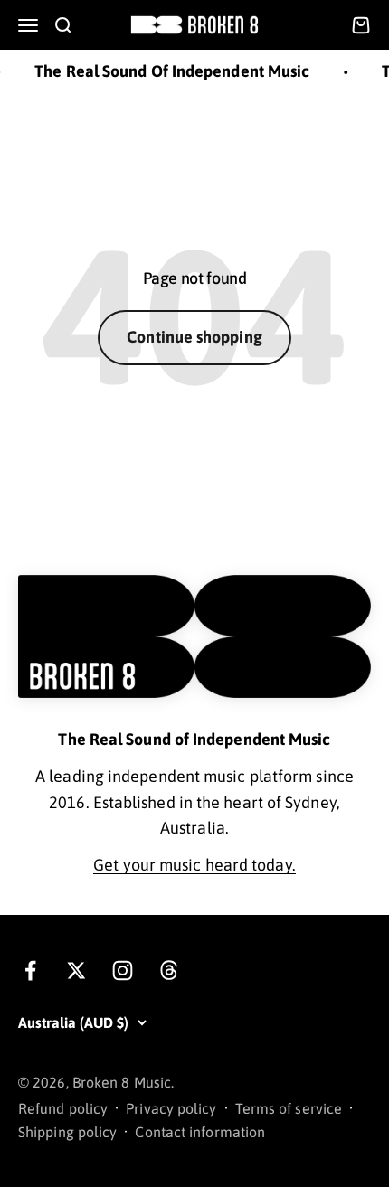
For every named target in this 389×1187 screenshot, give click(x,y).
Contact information (200, 1132)
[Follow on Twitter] (76, 970)
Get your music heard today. (194, 864)
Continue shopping (194, 336)
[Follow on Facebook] (30, 970)
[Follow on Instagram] (122, 970)
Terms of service (288, 1108)
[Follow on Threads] (169, 970)
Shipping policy (67, 1132)
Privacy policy (171, 1108)
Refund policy (63, 1108)
